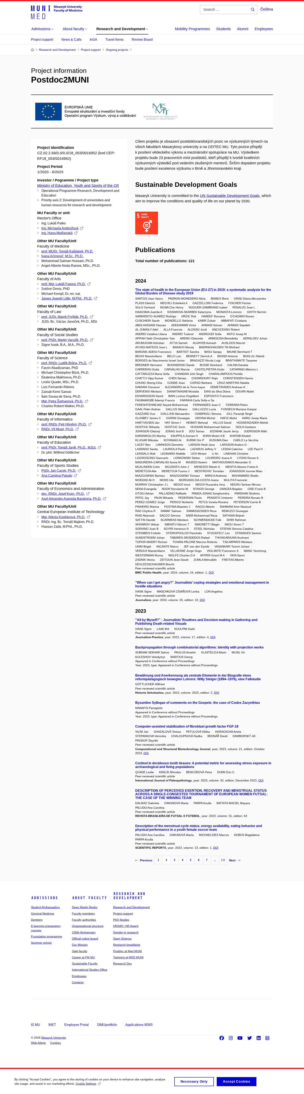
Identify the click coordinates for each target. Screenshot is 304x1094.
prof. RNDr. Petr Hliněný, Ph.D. (64, 424)
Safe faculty (79, 951)
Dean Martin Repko (84, 907)
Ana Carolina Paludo (56, 475)
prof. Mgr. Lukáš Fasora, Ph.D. (63, 284)
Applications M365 (139, 1024)
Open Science (122, 938)
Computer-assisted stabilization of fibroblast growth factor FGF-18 (186, 726)
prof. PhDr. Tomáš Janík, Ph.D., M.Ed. (68, 447)
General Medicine (42, 913)
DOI (211, 572)
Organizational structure (87, 926)
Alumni (242, 29)
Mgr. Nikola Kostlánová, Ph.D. (63, 517)
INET (52, 1024)
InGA (93, 39)
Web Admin (38, 1042)
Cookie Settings (86, 1083)
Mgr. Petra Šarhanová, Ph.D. (62, 401)
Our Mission (80, 944)
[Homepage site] (57, 12)
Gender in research (126, 932)
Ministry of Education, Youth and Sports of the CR (78, 186)
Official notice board (85, 938)
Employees (264, 29)
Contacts (78, 982)
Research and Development (129, 895)
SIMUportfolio (107, 1024)
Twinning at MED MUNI (128, 957)
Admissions (44, 898)
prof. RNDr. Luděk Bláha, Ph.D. (64, 363)
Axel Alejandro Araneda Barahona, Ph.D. (71, 498)
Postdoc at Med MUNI (127, 951)
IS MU (35, 1024)
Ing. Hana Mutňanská (57, 233)
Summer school (41, 942)
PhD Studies (121, 919)
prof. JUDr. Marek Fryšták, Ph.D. (64, 317)
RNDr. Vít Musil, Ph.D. (57, 429)
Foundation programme (46, 936)
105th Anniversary (84, 932)
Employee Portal (76, 1024)
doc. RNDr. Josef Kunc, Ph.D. (63, 493)
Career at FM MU (83, 957)
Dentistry (37, 919)
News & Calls (71, 39)
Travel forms (114, 39)
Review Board (142, 39)
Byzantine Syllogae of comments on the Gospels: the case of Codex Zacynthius (197, 702)
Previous (146, 860)
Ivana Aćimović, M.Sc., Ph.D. (62, 256)
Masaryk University (53, 1037)
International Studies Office (89, 969)
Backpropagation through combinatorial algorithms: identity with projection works (199, 647)
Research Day (122, 963)
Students (223, 29)
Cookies (55, 1042)
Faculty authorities (84, 919)
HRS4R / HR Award (125, 926)
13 (223, 860)
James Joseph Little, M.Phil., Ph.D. (66, 298)
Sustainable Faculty (85, 963)
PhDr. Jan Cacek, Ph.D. (58, 470)
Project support (42, 39)
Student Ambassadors (45, 907)
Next (232, 860)
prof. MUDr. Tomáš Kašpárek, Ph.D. (67, 251)
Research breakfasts (126, 944)
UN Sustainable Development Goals (230, 196)
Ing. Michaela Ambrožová (59, 228)
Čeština (266, 9)
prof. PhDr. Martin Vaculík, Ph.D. (64, 340)
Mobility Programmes (192, 29)
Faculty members (83, 913)
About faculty (89, 898)
